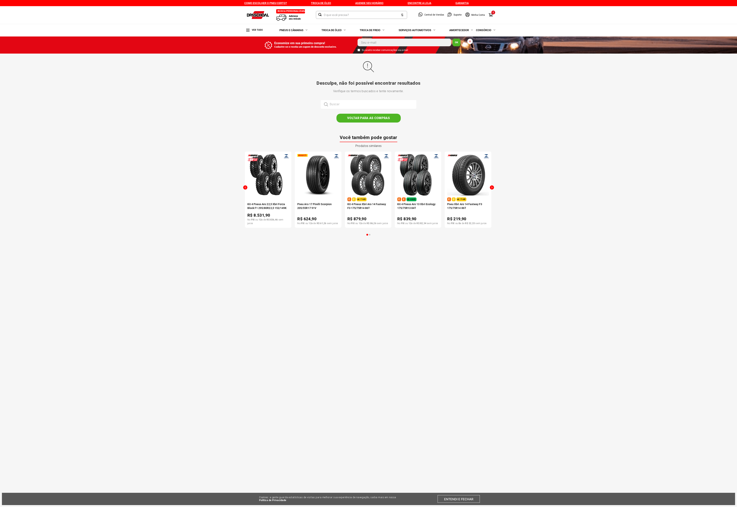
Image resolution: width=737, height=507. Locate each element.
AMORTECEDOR (459, 30)
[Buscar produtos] (320, 14)
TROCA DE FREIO (370, 30)
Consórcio (483, 30)
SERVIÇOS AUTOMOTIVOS (415, 30)
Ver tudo (257, 30)
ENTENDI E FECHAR (458, 499)
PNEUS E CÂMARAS (291, 30)
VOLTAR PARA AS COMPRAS (368, 118)
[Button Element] (402, 15)
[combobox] (361, 15)
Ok (456, 42)
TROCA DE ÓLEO (331, 30)
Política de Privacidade (272, 500)
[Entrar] (475, 15)
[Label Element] (361, 15)
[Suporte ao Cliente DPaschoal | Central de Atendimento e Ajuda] (449, 15)
